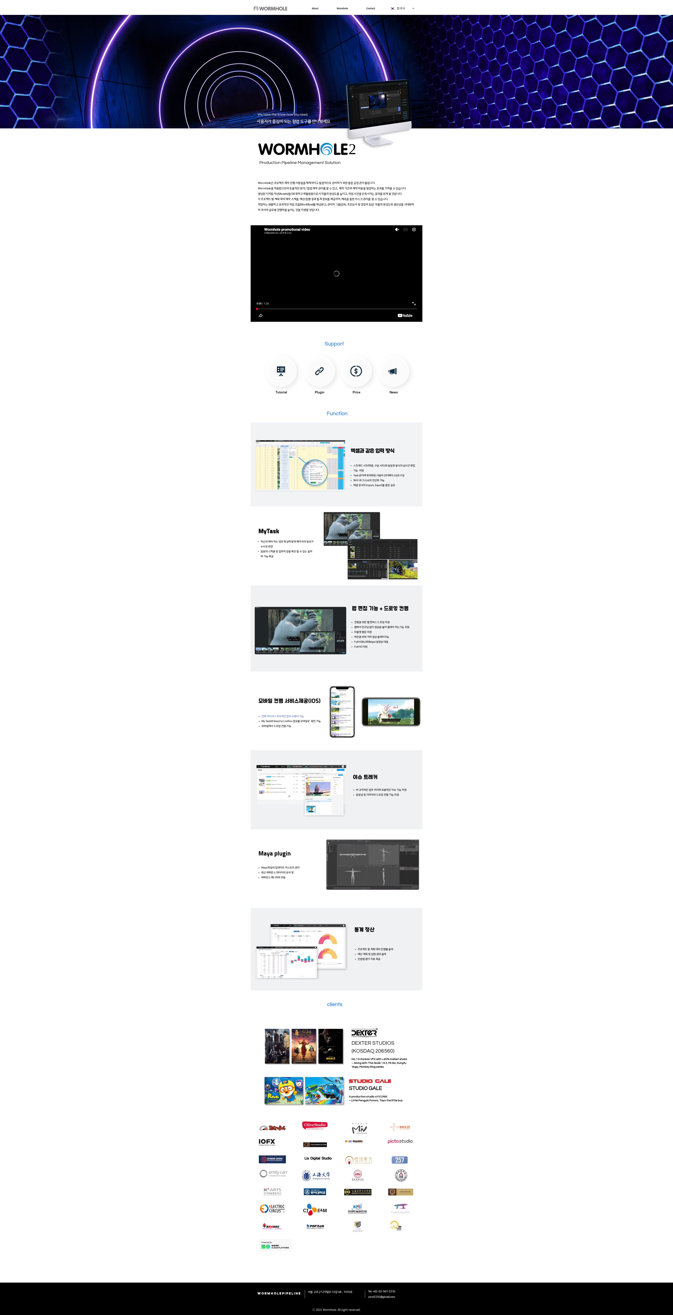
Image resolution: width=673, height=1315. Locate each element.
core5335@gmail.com (381, 1297)
